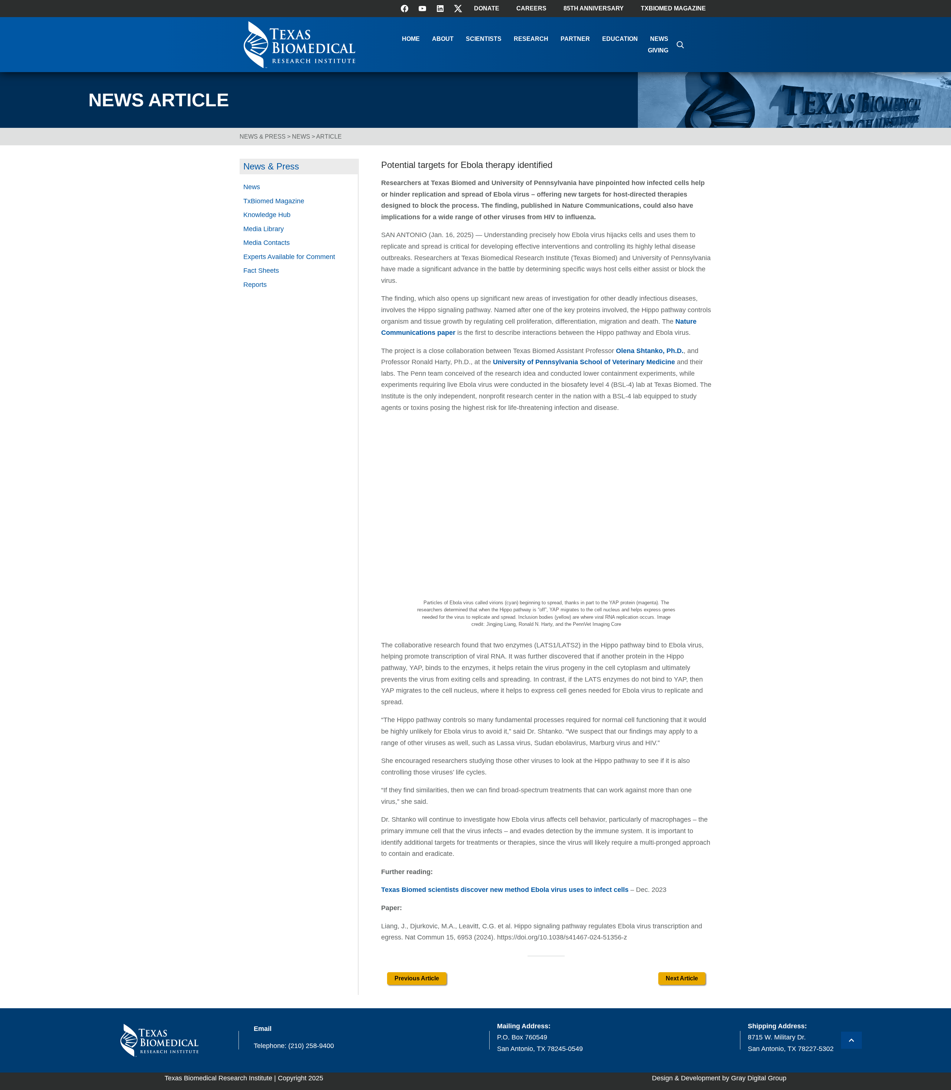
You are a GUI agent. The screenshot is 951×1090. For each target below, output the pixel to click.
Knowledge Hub (267, 215)
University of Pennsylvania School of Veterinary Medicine (584, 362)
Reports (255, 284)
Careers (531, 8)
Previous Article (417, 978)
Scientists (484, 39)
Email (263, 1028)
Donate (486, 8)
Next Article (682, 978)
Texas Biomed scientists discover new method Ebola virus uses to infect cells (505, 889)
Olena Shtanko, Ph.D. (650, 351)
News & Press (263, 136)
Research (531, 39)
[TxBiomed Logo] (299, 66)
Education (620, 39)
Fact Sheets (261, 270)
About (443, 39)
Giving (658, 50)
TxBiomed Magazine (673, 8)
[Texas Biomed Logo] (159, 1040)
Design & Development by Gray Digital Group (719, 1078)
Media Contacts (266, 242)
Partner (575, 39)
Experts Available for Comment (289, 257)
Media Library (263, 229)
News (659, 39)
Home (411, 39)
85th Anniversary (594, 8)
